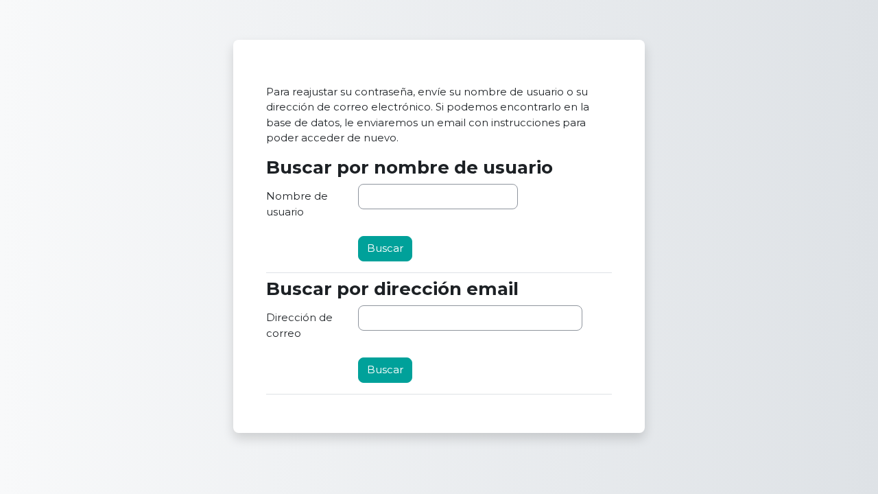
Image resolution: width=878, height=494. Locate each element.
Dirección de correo (299, 325)
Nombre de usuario (297, 203)
